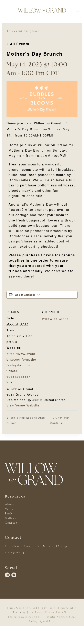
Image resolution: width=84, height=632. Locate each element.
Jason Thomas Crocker (62, 608)
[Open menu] (78, 10)
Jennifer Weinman (56, 616)
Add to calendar (25, 295)
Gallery (10, 518)
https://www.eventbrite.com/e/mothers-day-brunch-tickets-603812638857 (21, 365)
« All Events (18, 43)
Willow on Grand (55, 319)
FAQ (8, 513)
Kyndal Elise (47, 621)
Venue (9, 509)
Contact (11, 522)
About (9, 504)
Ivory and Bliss (34, 616)
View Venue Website (23, 405)
